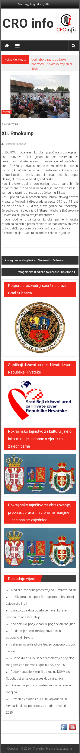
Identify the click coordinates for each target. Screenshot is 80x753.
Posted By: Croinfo (15, 143)
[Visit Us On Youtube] (72, 727)
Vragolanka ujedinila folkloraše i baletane (45, 272)
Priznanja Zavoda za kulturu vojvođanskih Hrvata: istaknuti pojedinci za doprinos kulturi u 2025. (37, 705)
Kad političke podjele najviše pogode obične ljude (43, 624)
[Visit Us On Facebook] (63, 727)
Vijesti (6, 111)
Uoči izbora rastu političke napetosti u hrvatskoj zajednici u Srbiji (52, 64)
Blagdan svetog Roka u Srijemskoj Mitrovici (35, 260)
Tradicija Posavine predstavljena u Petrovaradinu (43, 590)
